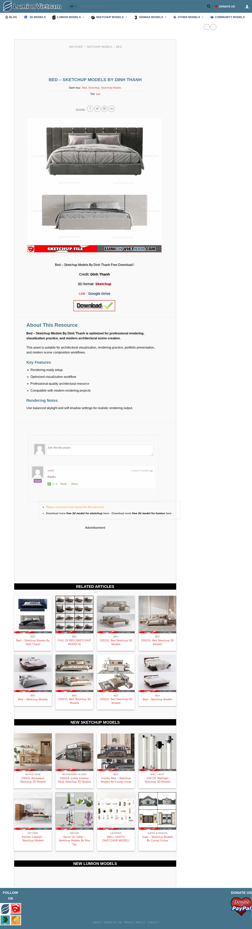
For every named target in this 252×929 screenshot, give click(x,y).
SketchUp (76, 47)
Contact (153, 922)
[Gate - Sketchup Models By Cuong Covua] (157, 811)
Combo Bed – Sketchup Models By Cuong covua (116, 780)
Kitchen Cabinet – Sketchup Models (33, 838)
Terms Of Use (112, 922)
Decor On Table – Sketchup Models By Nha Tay (74, 840)
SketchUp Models (99, 47)
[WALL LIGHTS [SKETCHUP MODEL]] (116, 811)
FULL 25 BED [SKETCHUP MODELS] (74, 642)
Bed (118, 47)
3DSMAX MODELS (151, 17)
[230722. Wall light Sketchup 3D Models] (157, 752)
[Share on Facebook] (90, 109)
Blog (13, 17)
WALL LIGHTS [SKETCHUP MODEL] (115, 838)
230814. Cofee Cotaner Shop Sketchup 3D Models (74, 780)
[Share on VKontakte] (111, 109)
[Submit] (209, 6)
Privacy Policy (134, 922)
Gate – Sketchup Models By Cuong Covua (157, 838)
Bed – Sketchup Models (33, 699)
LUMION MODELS (69, 17)
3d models (38, 17)
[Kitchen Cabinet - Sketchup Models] (33, 811)
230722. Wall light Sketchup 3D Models (157, 780)
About (97, 922)
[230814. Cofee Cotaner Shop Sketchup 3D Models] (74, 752)
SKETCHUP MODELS (110, 17)
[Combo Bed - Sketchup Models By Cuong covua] (116, 752)
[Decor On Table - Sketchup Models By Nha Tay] (74, 811)
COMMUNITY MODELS (230, 17)
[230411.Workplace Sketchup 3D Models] (33, 752)
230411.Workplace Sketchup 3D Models (33, 780)
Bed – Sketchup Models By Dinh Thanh (33, 642)
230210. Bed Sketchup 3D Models (116, 642)
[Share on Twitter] (97, 109)
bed (98, 94)
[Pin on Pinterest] (104, 109)
